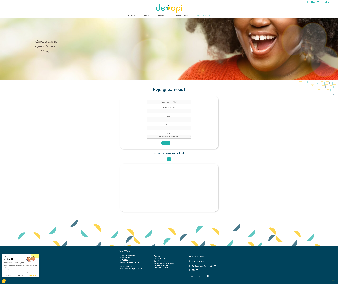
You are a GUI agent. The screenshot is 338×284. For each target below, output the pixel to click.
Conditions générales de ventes (204, 266)
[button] (4, 281)
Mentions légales (198, 261)
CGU (195, 270)
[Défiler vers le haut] (333, 279)
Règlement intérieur (200, 257)
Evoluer (161, 15)
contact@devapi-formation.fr (129, 262)
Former (146, 15)
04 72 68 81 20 (321, 2)
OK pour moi (32, 275)
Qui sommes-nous (180, 15)
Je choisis (20, 275)
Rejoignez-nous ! (203, 15)
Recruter (131, 15)
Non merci (8, 275)
